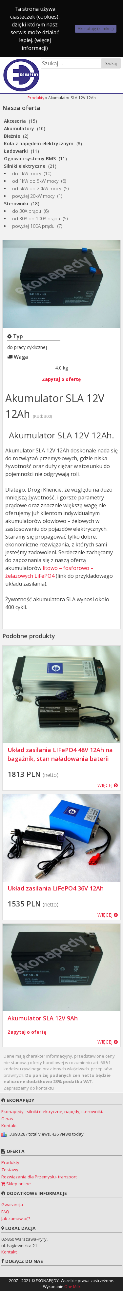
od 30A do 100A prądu (36, 218)
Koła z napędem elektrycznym (38, 143)
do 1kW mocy (26, 173)
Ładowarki (16, 151)
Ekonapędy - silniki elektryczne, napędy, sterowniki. (52, 1111)
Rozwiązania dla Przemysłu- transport (39, 1177)
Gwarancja (12, 1204)
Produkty (36, 98)
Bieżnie (12, 136)
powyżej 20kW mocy (33, 196)
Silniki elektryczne (24, 166)
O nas (7, 1119)
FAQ (5, 1212)
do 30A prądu (26, 211)
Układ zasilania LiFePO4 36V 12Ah (56, 888)
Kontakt (9, 1125)
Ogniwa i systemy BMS (30, 158)
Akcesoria (15, 121)
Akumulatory (19, 128)
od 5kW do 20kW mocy (36, 188)
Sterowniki (16, 203)
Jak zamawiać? (15, 1218)
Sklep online (18, 1184)
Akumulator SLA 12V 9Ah (43, 1018)
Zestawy (9, 1170)
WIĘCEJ (105, 785)
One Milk (72, 1286)
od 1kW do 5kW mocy (35, 181)
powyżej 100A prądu (33, 226)
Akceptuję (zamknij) (95, 28)
